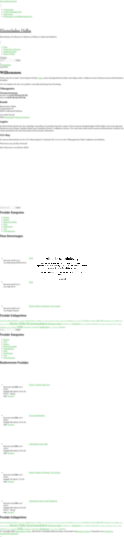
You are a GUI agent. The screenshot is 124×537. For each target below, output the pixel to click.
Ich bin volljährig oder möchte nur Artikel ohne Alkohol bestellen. (63, 273)
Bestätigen (62, 279)
